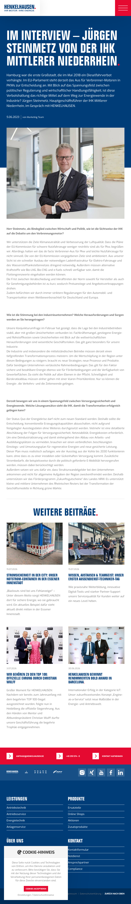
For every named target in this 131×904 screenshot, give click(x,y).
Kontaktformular (78, 850)
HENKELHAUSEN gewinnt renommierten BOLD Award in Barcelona (96, 680)
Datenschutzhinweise (43, 895)
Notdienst (74, 856)
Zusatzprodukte (78, 827)
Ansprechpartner (78, 862)
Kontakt (75, 841)
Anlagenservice (16, 827)
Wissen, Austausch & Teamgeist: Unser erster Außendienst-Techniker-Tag (96, 572)
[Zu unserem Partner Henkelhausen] (13, 772)
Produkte (76, 799)
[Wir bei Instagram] (82, 773)
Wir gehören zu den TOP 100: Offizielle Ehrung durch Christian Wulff (35, 680)
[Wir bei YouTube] (101, 773)
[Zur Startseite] (20, 8)
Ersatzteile (74, 808)
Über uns (15, 841)
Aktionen (73, 820)
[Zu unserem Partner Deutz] (26, 772)
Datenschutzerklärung (90, 893)
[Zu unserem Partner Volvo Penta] (40, 772)
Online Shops (76, 814)
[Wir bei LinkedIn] (120, 773)
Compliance (75, 869)
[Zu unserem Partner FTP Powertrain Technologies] (57, 772)
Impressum (71, 893)
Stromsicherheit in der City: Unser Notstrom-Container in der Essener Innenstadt (35, 572)
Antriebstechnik (16, 808)
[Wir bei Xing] (92, 773)
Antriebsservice (16, 814)
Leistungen (17, 799)
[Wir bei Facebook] (111, 773)
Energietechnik (16, 820)
